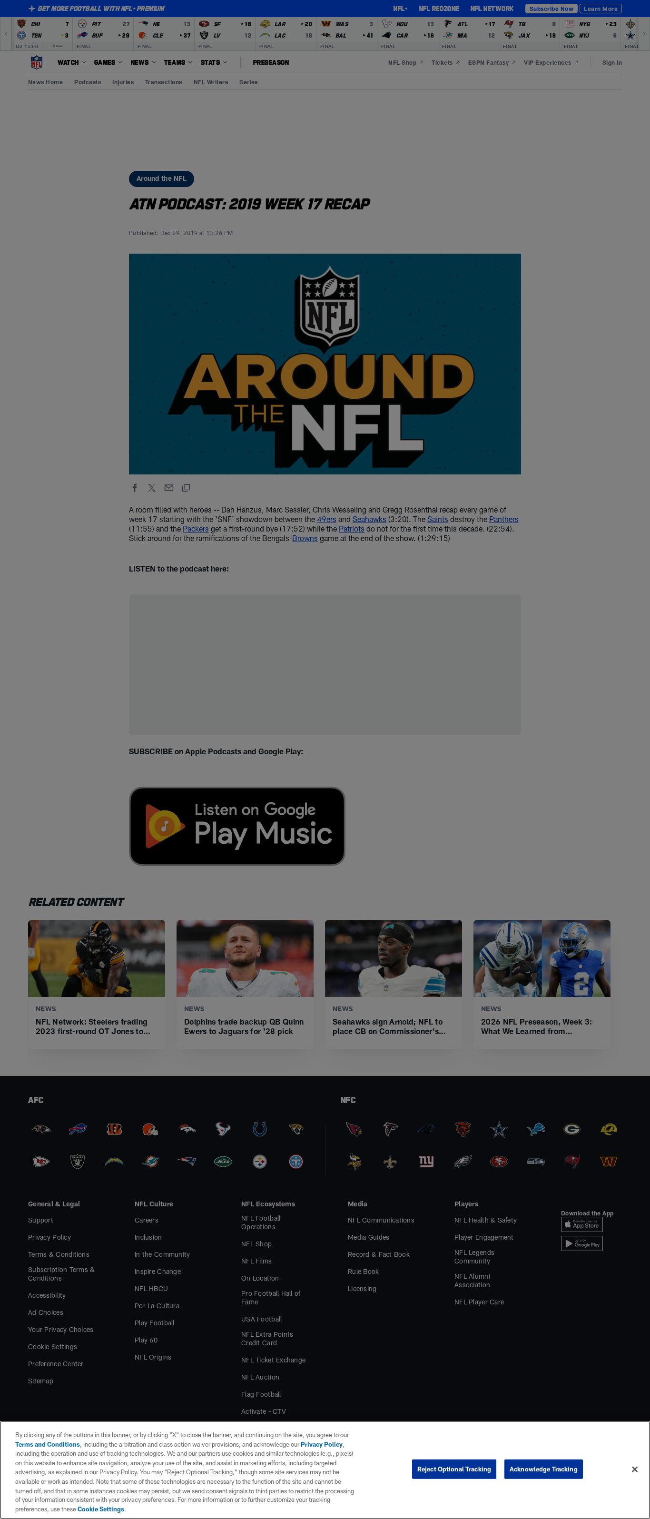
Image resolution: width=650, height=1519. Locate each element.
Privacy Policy (322, 1444)
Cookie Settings (101, 1509)
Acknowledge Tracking (544, 1469)
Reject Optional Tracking (454, 1469)
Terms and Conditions (47, 1444)
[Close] (634, 1469)
